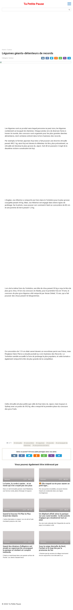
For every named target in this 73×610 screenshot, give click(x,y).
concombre (30, 443)
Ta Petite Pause (34, 4)
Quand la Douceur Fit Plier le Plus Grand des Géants (17, 515)
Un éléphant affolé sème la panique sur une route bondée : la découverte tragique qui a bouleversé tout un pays (54, 517)
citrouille (19, 443)
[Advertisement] (36, 29)
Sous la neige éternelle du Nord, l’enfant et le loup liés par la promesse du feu (52, 548)
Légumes (41, 443)
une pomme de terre (41, 445)
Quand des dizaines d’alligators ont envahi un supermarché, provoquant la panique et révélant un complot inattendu (18, 549)
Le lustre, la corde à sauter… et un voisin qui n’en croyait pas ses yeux (17, 484)
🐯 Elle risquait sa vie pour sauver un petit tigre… (54, 484)
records (51, 443)
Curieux (11, 58)
